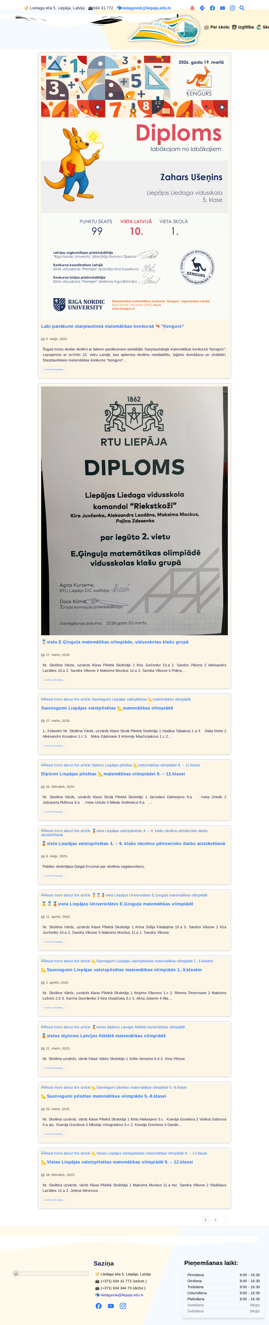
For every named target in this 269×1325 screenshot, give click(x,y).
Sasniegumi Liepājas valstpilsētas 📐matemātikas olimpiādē (107, 707)
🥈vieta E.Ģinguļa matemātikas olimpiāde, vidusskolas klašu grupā (115, 641)
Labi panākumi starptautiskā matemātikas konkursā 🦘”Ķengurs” (112, 326)
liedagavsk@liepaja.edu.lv (147, 8)
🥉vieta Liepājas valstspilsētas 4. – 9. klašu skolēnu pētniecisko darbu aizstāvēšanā (133, 843)
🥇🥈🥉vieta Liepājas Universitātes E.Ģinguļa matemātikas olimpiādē (117, 903)
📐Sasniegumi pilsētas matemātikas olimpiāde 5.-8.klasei (103, 1096)
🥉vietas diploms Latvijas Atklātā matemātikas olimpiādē (103, 1035)
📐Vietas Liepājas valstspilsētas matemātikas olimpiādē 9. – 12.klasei (117, 1161)
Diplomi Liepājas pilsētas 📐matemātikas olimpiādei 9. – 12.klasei (113, 773)
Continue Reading (55, 369)
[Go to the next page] (225, 1219)
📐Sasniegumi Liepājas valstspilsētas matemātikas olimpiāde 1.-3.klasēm (121, 969)
